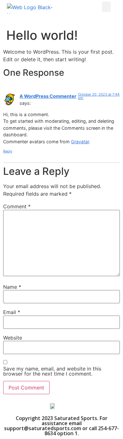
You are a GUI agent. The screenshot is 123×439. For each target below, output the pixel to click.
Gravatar (80, 141)
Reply (7, 151)
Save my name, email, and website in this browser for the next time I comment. (52, 371)
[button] (106, 7)
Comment (17, 206)
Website (12, 337)
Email (11, 312)
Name (12, 286)
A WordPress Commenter (48, 96)
